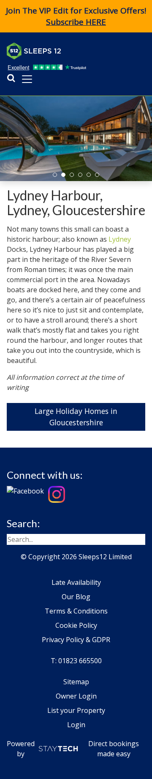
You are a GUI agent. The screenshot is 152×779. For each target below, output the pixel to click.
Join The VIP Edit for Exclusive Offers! (76, 16)
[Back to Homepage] (70, 51)
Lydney (120, 239)
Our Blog (76, 596)
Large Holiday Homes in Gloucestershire (76, 416)
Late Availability (76, 582)
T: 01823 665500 (76, 660)
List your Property (76, 710)
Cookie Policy (76, 625)
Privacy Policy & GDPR (76, 639)
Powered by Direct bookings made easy (73, 748)
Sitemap (76, 681)
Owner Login (76, 696)
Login (76, 724)
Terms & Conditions (76, 611)
